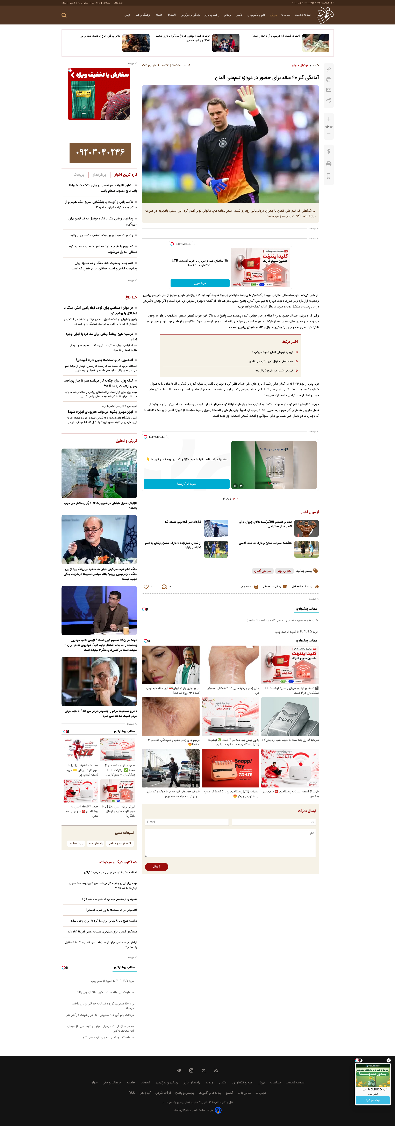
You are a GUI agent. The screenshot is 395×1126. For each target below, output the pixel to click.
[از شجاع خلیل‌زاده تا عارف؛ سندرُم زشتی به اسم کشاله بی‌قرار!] (216, 549)
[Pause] (235, 485)
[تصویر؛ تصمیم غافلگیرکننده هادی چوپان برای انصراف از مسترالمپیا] (306, 528)
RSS (64, 3)
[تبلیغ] (100, 153)
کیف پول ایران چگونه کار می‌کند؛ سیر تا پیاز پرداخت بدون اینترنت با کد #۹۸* (100, 383)
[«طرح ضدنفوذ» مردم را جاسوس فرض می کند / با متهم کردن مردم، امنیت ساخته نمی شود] (99, 681)
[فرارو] (325, 15)
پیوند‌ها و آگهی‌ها (210, 1093)
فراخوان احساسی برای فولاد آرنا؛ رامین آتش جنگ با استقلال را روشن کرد (100, 310)
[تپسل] (172, 244)
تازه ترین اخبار (126, 175)
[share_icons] (328, 100)
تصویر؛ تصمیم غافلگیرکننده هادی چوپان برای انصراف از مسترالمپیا (265, 524)
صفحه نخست (303, 15)
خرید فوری (200, 283)
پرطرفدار (99, 175)
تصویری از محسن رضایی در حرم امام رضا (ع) (109, 899)
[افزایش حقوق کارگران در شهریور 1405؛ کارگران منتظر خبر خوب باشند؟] (99, 473)
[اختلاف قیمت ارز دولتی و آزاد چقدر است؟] (315, 43)
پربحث (79, 175)
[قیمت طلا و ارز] (328, 152)
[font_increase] (329, 119)
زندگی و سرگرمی (191, 15)
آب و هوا (145, 1093)
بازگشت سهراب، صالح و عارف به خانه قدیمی (265, 543)
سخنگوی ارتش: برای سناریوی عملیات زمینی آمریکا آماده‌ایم (102, 931)
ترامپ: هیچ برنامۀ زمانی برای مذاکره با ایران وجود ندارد (101, 336)
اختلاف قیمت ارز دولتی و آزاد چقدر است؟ (275, 36)
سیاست (285, 15)
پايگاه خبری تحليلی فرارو (189, 1102)
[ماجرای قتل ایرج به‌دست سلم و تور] (136, 43)
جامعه (160, 15)
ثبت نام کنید (373, 1100)
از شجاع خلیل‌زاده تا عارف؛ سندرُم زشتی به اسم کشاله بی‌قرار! (173, 545)
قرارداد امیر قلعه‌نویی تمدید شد (183, 522)
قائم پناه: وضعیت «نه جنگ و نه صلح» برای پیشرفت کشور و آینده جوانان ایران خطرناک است (104, 265)
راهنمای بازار (212, 15)
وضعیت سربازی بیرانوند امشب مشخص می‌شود (101, 235)
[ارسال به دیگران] (328, 90)
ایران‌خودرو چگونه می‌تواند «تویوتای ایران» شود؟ (100, 412)
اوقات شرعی (163, 1093)
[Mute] (241, 485)
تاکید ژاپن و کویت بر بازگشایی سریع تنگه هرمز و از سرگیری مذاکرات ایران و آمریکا (101, 204)
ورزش (273, 15)
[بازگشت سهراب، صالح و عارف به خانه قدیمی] (306, 549)
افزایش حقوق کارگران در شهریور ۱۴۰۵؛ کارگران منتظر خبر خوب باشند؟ (100, 506)
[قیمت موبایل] (328, 177)
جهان (128, 15)
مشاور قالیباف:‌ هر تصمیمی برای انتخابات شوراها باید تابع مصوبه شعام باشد (103, 188)
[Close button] (389, 1060)
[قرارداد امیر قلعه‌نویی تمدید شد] (216, 528)
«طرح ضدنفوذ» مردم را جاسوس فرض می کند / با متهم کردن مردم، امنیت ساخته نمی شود (101, 714)
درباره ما (96, 3)
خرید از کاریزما (186, 484)
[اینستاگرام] (191, 1070)
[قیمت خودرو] (328, 164)
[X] (203, 1070)
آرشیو (72, 3)
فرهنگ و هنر (143, 15)
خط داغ (131, 297)
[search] (64, 15)
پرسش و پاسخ (184, 1093)
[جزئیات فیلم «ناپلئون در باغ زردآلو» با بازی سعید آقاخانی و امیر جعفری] (225, 43)
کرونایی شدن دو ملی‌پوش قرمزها (274, 370)
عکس (239, 15)
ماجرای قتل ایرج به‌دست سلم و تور (100, 36)
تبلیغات (106, 3)
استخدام (118, 3)
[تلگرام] (179, 1070)
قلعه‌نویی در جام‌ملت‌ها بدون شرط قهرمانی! (104, 360)
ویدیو (228, 15)
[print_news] (328, 79)
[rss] (216, 1070)
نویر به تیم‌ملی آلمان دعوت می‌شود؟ (272, 352)
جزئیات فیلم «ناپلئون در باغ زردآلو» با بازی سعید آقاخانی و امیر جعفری (183, 38)
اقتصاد (172, 15)
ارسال (156, 866)
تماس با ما (83, 3)
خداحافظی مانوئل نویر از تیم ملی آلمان (271, 361)
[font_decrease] (329, 133)
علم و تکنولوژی (256, 15)
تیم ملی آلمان (262, 571)
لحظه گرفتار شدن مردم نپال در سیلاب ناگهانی (110, 872)
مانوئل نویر (285, 571)
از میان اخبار (310, 512)
